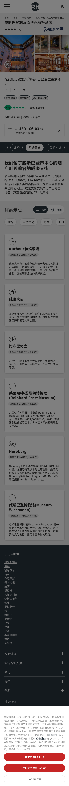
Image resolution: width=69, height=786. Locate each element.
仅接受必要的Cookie (34, 768)
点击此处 (53, 735)
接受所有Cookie (34, 756)
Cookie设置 (34, 779)
